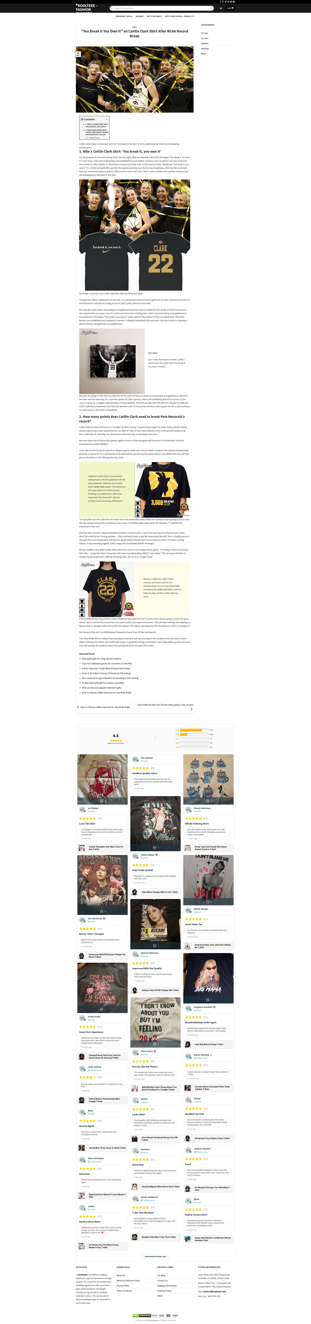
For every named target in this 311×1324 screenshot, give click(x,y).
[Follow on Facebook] (220, 2)
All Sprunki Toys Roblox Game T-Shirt (212, 1138)
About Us (121, 1275)
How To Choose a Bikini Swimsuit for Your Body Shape (105, 707)
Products (189, 16)
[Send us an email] (228, 2)
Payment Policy (164, 1290)
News (135, 27)
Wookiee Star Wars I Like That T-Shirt (159, 1237)
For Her (204, 33)
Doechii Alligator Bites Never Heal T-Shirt (160, 1187)
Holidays (205, 48)
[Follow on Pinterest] (231, 2)
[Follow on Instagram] (223, 2)
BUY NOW (152, 353)
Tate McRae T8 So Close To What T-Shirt (107, 1148)
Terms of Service (124, 1290)
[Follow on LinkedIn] (234, 2)
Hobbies (204, 43)
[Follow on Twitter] (226, 2)
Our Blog (161, 1275)
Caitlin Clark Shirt (164, 589)
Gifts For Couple (173, 16)
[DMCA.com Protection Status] (142, 1316)
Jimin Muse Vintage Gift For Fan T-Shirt (160, 892)
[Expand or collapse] (106, 119)
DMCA (160, 1295)
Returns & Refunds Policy (128, 1280)
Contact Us (162, 1280)
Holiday (139, 16)
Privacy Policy (123, 1285)
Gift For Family (154, 16)
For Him (204, 38)
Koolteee (82, 1274)
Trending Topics (123, 16)
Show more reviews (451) (155, 1256)
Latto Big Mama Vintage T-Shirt (209, 1044)
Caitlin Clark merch (102, 486)
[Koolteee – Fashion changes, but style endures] (88, 8)
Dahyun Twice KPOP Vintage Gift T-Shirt (160, 990)
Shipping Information (167, 1285)
